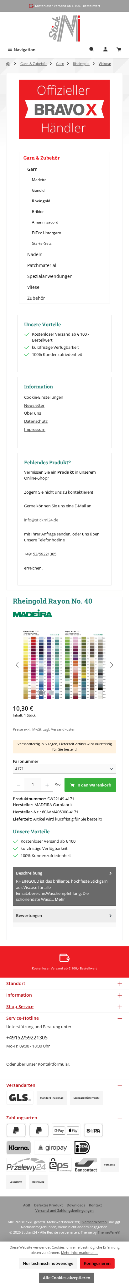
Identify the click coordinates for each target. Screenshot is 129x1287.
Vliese (33, 287)
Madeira (39, 179)
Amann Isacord (45, 222)
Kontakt (95, 1205)
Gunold (38, 190)
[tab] (64, 886)
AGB (26, 1205)
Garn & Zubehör (41, 158)
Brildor (38, 211)
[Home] (8, 64)
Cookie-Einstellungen (43, 397)
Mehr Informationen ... (79, 1252)
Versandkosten (94, 1222)
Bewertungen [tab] (29, 915)
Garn (32, 169)
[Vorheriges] (17, 665)
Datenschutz (36, 421)
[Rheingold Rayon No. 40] (64, 665)
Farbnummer (26, 761)
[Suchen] (92, 50)
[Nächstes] (111, 665)
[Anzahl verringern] (18, 785)
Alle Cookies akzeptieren (66, 1277)
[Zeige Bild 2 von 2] (51, 692)
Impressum (34, 429)
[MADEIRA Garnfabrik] (64, 613)
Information (19, 995)
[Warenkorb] (119, 50)
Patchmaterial (41, 265)
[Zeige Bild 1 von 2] (41, 692)
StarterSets (42, 243)
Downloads (76, 1205)
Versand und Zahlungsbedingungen (64, 1210)
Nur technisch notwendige (48, 1263)
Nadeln (35, 254)
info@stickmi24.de (41, 520)
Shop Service (20, 1006)
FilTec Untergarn (46, 232)
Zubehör (36, 298)
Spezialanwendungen (50, 276)
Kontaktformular (53, 1064)
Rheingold (41, 201)
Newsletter (34, 405)
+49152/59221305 (27, 1037)
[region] (64, 665)
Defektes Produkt (48, 1205)
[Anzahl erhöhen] (47, 785)
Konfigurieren (97, 1263)
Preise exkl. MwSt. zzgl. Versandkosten (44, 729)
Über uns (32, 413)
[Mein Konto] (105, 50)
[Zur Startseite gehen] (64, 28)
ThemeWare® (109, 1232)
